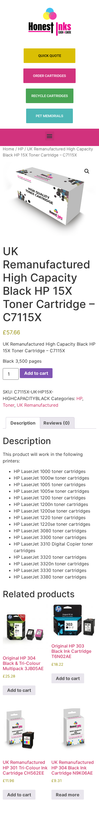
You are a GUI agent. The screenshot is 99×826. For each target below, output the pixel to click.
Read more (67, 794)
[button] (49, 136)
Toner (8, 405)
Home (8, 149)
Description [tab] (22, 423)
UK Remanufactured (37, 405)
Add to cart (36, 373)
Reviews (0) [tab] (56, 423)
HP (20, 149)
